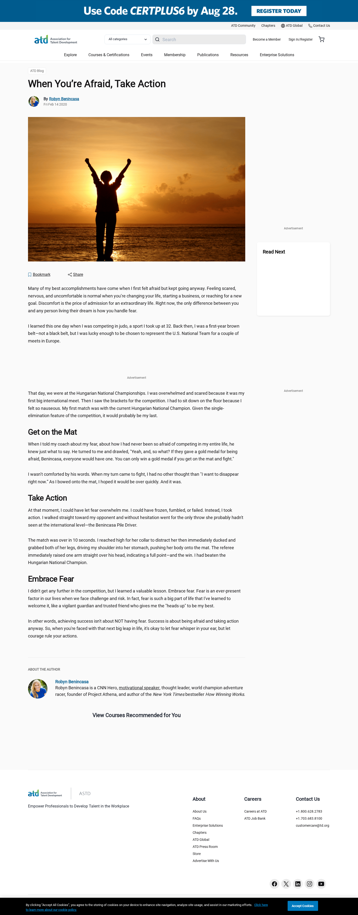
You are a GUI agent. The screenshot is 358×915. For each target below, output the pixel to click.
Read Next (274, 252)
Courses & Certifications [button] (108, 55)
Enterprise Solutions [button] (277, 55)
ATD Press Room (205, 847)
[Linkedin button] (298, 884)
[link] (243, 26)
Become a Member (267, 39)
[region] (179, 906)
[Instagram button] (309, 884)
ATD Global (201, 840)
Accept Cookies (303, 906)
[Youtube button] (321, 884)
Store (197, 854)
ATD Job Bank (254, 818)
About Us (200, 811)
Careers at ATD (255, 811)
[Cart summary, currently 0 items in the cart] (323, 39)
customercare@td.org (312, 825)
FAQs (197, 818)
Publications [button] (208, 55)
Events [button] (146, 55)
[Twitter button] (286, 884)
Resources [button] (239, 55)
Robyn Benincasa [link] (64, 99)
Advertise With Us (206, 861)
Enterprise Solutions (208, 825)
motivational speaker (139, 687)
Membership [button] (175, 55)
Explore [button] (70, 55)
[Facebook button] (274, 884)
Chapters (200, 832)
